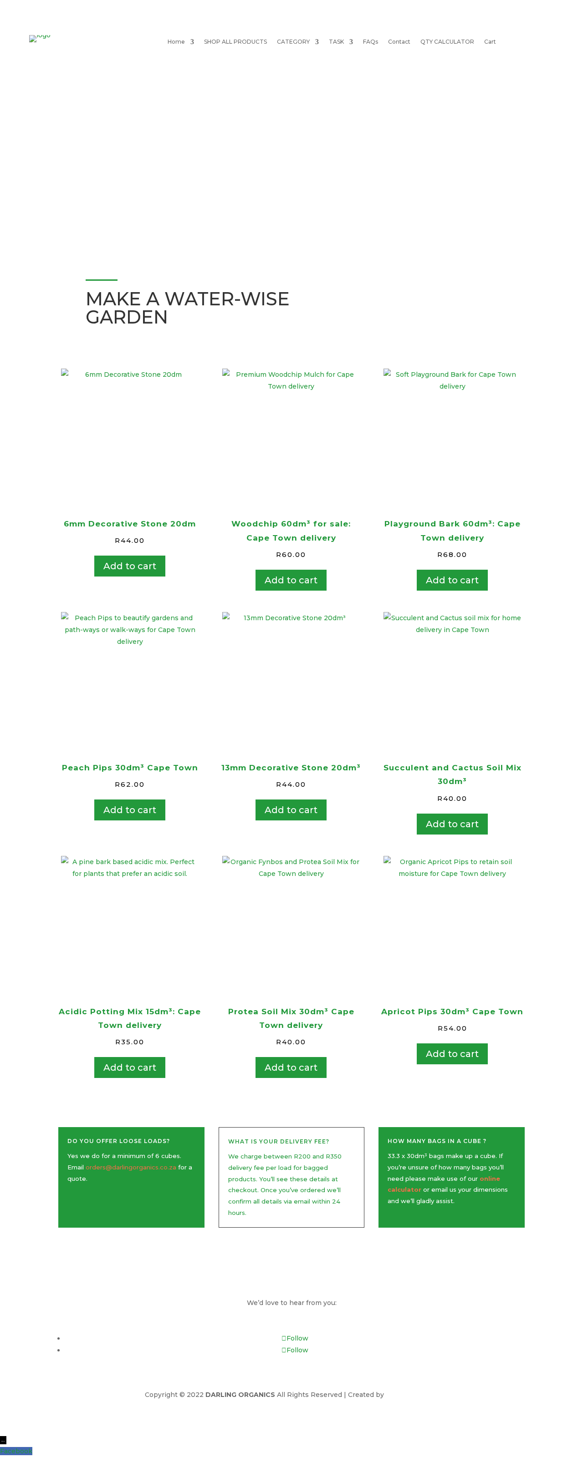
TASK (336, 42)
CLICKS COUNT (412, 1395)
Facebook (16, 1451)
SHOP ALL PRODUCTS (235, 42)
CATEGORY (293, 42)
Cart (490, 42)
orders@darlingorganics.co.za (131, 1167)
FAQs (370, 42)
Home (176, 42)
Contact (399, 42)
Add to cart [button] (129, 566)
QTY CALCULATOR (447, 42)
